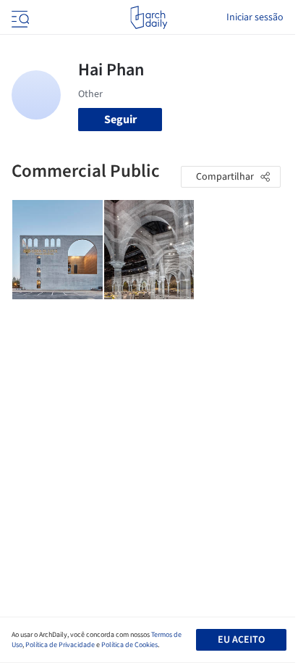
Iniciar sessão (255, 17)
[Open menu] (19, 17)
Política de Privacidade (60, 645)
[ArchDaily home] (148, 17)
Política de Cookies (129, 645)
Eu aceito (241, 640)
